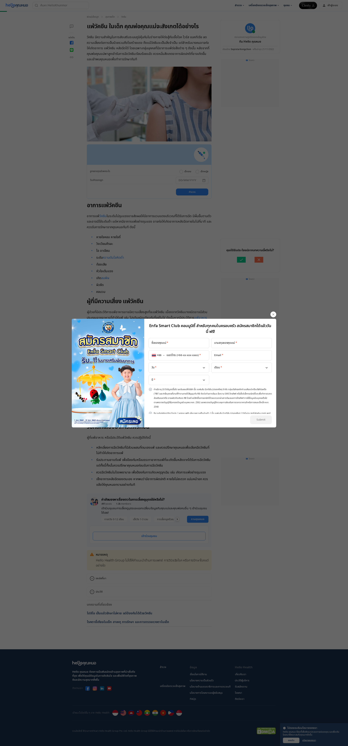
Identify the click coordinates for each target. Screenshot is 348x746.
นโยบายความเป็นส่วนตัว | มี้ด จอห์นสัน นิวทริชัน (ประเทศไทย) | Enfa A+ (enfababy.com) (228, 413)
